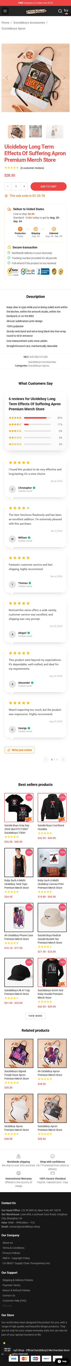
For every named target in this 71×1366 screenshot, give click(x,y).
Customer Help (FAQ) (14, 1300)
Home (5, 22)
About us (8, 1242)
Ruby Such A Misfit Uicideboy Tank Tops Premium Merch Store (16, 884)
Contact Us (9, 1295)
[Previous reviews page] (45, 759)
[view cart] (66, 11)
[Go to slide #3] (54, 131)
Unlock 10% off (7, 1350)
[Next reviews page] (63, 759)
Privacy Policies (11, 1253)
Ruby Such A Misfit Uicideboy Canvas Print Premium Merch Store (51, 884)
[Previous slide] (7, 78)
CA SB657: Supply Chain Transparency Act (26, 1263)
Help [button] (64, 1361)
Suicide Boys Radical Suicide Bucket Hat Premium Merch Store (50, 939)
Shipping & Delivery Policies (18, 1280)
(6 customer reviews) (32, 168)
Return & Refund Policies (16, 1290)
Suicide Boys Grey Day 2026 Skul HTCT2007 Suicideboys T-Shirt (16, 829)
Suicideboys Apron (13, 28)
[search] (60, 11)
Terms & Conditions (13, 1247)
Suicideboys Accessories (29, 22)
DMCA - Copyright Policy (16, 1258)
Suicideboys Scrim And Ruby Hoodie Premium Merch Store (50, 994)
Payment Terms (11, 1285)
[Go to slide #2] (35, 131)
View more (36, 1016)
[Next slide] (64, 78)
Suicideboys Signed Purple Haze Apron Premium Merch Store (16, 1075)
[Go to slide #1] (16, 131)
